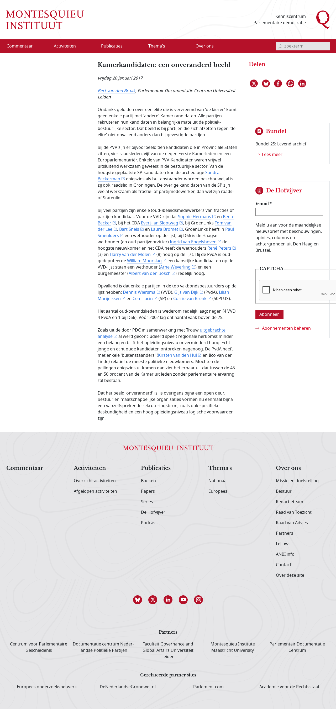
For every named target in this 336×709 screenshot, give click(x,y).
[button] (137, 599)
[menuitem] (23, 46)
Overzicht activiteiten (95, 481)
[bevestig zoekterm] (280, 46)
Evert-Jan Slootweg (159, 223)
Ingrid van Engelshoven (193, 242)
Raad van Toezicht (294, 512)
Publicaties (156, 468)
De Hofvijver (153, 512)
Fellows (283, 544)
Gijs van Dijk (186, 292)
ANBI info (285, 554)
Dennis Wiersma (139, 292)
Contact (283, 565)
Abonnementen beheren (286, 328)
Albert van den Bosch (150, 273)
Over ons (288, 468)
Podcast (149, 523)
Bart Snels (129, 229)
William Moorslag (144, 261)
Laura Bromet (164, 229)
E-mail (262, 203)
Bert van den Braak (116, 91)
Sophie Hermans (194, 217)
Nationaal (218, 481)
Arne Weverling (175, 267)
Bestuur (284, 491)
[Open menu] (90, 46)
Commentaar (24, 468)
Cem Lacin (143, 299)
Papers (148, 491)
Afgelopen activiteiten (95, 491)
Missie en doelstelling (297, 481)
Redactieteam (289, 502)
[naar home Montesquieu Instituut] (45, 19)
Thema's (220, 468)
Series (147, 502)
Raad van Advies (292, 523)
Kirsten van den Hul (177, 355)
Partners (284, 533)
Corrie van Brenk (190, 299)
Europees (217, 491)
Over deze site (290, 575)
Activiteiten (90, 468)
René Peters (219, 248)
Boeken (148, 481)
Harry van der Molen (130, 254)
